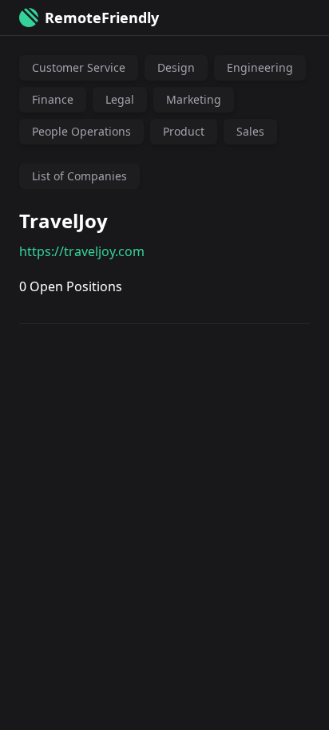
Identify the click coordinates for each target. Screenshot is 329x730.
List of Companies (79, 175)
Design (176, 67)
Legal (119, 99)
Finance (52, 99)
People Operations (81, 131)
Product (183, 131)
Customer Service (78, 67)
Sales (250, 131)
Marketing (193, 99)
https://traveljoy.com (82, 251)
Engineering (260, 67)
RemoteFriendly (102, 17)
